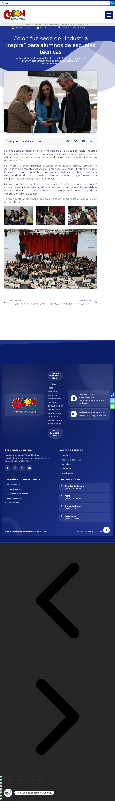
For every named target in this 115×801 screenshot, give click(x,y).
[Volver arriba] (106, 530)
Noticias (66, 464)
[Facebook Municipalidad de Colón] (8, 468)
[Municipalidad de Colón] (24, 405)
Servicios (66, 469)
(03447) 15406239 (73, 489)
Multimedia (67, 473)
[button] (109, 15)
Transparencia (14, 498)
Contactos (89, 531)
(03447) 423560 (72, 519)
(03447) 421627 (72, 509)
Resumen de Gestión (17, 493)
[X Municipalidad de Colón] (22, 468)
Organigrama (13, 489)
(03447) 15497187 (73, 499)
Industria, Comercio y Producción (75, 27)
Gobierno (66, 455)
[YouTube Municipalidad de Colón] (29, 468)
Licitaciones (13, 502)
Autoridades (13, 485)
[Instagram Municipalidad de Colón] (15, 468)
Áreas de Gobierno (71, 460)
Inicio (79, 531)
